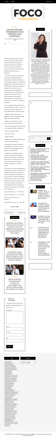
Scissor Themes (44, 434)
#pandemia (7, 404)
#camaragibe (8, 371)
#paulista (14, 404)
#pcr (6, 406)
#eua (15, 380)
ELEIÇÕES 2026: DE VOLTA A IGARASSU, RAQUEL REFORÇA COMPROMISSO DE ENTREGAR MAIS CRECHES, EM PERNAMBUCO (43, 232)
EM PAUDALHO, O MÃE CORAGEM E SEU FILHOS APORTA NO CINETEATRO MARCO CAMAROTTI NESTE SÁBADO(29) (40, 169)
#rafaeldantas (8, 411)
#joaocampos (15, 392)
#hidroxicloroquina (9, 390)
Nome (8, 326)
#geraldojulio (8, 387)
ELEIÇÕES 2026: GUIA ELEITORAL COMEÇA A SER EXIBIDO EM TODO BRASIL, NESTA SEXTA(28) (40, 163)
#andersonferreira (9, 364)
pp (12, 422)
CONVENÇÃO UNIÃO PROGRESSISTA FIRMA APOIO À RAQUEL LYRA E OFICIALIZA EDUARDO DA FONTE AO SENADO (14, 256)
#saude (13, 413)
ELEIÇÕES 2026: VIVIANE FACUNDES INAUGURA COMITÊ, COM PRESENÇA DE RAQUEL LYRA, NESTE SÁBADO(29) (39, 157)
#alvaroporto (8, 362)
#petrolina (7, 408)
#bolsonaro (7, 366)
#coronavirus (8, 376)
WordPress (30, 435)
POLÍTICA (7, 422)
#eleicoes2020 (8, 380)
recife (16, 422)
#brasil (13, 366)
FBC (14, 418)
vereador (7, 425)
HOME (6, 1)
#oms (11, 401)
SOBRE (12, 1)
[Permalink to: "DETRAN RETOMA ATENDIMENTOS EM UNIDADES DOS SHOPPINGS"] (14, 49)
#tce (6, 415)
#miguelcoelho (8, 399)
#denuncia (7, 378)
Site (7, 338)
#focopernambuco (9, 383)
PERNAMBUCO (14, 27)
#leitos (6, 394)
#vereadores (8, 418)
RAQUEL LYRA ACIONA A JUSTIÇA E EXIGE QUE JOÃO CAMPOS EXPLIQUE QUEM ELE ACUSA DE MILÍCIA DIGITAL (40, 151)
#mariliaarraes (8, 397)
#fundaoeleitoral (9, 385)
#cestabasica (8, 373)
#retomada (7, 413)
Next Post (20, 212)
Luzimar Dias (9, 38)
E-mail (8, 332)
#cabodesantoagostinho (10, 369)
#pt (12, 408)
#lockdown (12, 394)
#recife (14, 411)
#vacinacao (11, 415)
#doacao (14, 378)
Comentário (9, 310)
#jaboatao (7, 392)
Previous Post (9, 212)
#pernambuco (12, 406)
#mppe (15, 399)
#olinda (7, 401)
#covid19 (15, 376)
